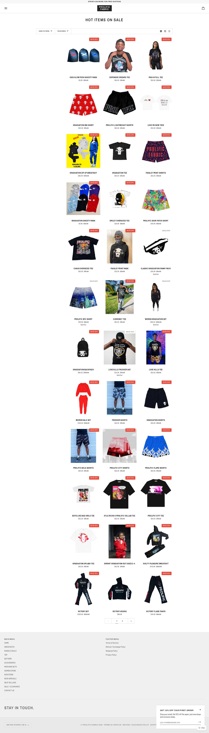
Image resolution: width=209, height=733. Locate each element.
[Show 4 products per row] (170, 31)
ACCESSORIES (9, 663)
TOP (5, 655)
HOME (6, 643)
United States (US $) (16, 725)
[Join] (199, 722)
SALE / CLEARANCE (12, 686)
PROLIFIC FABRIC (90, 725)
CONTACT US (9, 690)
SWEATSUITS (9, 647)
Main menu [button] (9, 639)
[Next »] (131, 621)
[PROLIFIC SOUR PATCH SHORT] (156, 198)
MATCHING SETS (10, 667)
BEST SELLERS (10, 682)
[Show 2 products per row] (161, 31)
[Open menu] (8, 8)
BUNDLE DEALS (10, 651)
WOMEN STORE (10, 671)
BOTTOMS (8, 659)
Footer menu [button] (112, 639)
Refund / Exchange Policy (115, 647)
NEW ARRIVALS (10, 678)
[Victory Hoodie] (119, 589)
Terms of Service (112, 643)
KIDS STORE (8, 674)
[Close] (201, 709)
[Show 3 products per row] (165, 31)
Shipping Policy (112, 651)
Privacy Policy (111, 655)
